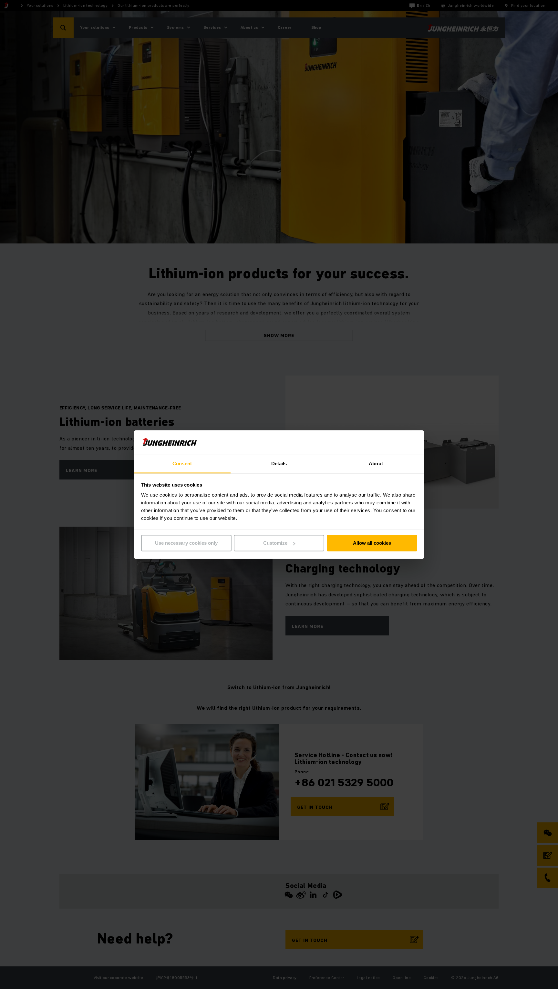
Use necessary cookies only (186, 543)
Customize (275, 543)
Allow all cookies (372, 543)
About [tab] (376, 464)
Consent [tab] (182, 464)
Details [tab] (279, 464)
